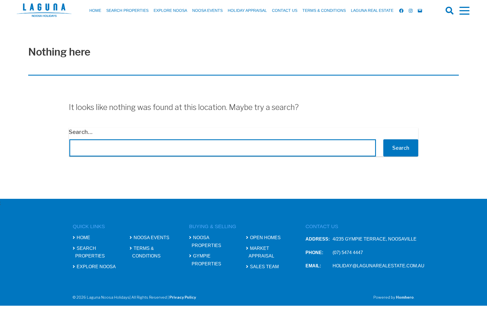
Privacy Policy (182, 297)
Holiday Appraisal (247, 10)
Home (95, 10)
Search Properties (127, 10)
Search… (80, 131)
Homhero (405, 297)
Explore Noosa (170, 10)
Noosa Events (207, 10)
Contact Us (284, 10)
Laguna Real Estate (372, 10)
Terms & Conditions (324, 10)
